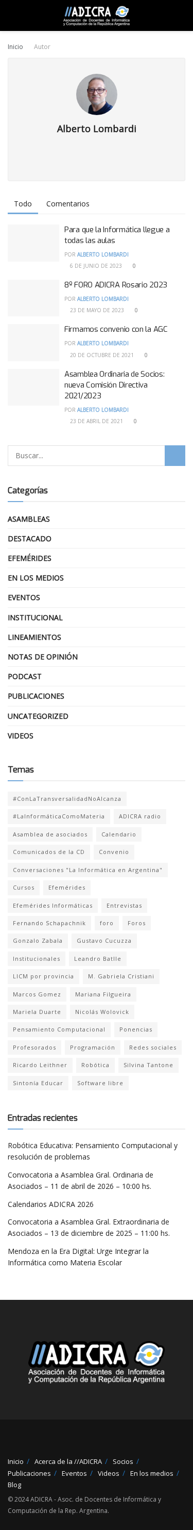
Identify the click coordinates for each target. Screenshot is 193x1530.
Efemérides (29, 558)
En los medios (36, 578)
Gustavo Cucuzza (104, 940)
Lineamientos (34, 637)
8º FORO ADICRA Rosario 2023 (115, 285)
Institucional (35, 617)
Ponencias (135, 1029)
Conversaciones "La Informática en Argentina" (88, 870)
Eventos (24, 597)
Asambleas (29, 519)
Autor (42, 46)
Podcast (25, 676)
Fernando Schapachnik (49, 923)
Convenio (114, 852)
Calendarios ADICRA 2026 (51, 1204)
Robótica (95, 1065)
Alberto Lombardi (103, 254)
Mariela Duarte (37, 1012)
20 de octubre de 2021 (101, 355)
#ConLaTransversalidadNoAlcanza (67, 798)
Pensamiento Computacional (59, 1029)
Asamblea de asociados (50, 834)
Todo (23, 203)
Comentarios (68, 203)
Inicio (15, 46)
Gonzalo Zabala (38, 940)
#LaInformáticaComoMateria (59, 816)
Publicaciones (36, 696)
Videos (20, 735)
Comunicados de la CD (49, 852)
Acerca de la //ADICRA (68, 1461)
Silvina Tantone (148, 1065)
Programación (92, 1047)
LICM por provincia (43, 976)
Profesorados (34, 1047)
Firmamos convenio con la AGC (116, 329)
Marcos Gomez (37, 994)
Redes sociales (153, 1047)
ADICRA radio (140, 816)
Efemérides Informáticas (53, 905)
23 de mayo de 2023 (96, 310)
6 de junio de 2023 (95, 265)
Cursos (23, 887)
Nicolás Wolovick (102, 1012)
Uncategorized (38, 716)
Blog (14, 1484)
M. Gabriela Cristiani (121, 976)
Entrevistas (124, 905)
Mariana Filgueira (103, 994)
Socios (123, 1461)
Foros (137, 923)
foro (107, 923)
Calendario (118, 834)
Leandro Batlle (97, 958)
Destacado (29, 538)
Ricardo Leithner (40, 1065)
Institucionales (36, 958)
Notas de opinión (43, 657)
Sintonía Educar (38, 1083)
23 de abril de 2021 (95, 421)
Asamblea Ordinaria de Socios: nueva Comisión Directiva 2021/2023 (114, 385)
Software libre (100, 1083)
